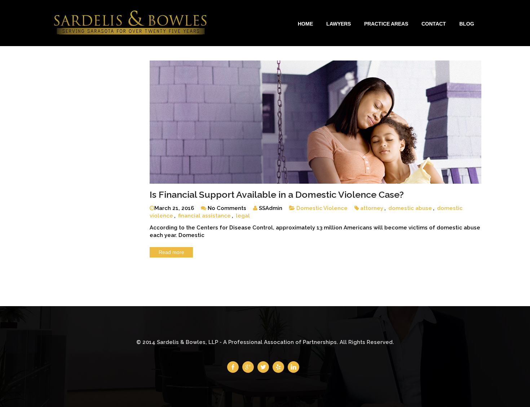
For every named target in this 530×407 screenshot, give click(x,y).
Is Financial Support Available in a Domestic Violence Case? (277, 194)
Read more (171, 252)
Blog (466, 24)
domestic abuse (410, 208)
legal (243, 216)
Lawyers (338, 24)
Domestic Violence (322, 208)
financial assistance (204, 216)
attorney (371, 208)
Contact (433, 24)
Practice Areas (386, 24)
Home (305, 24)
